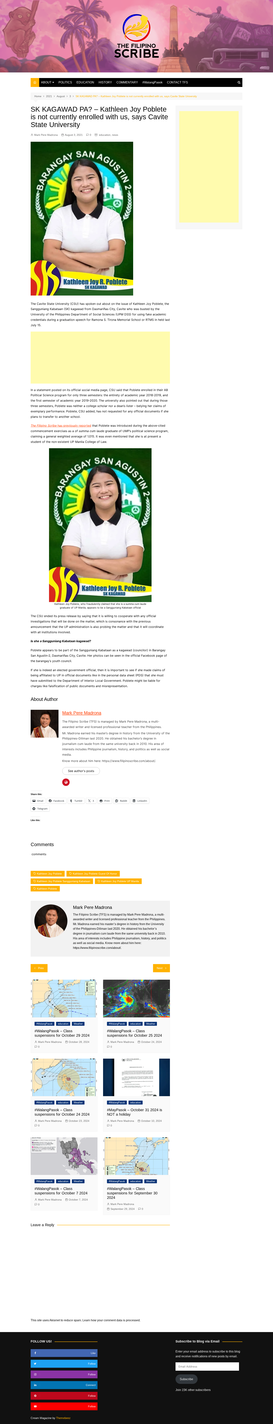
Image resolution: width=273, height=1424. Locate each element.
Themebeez (63, 1418)
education (104, 134)
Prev (41, 968)
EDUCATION (85, 82)
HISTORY (105, 82)
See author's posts (81, 771)
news (115, 134)
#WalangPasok (152, 82)
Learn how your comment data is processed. (111, 1320)
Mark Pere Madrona (46, 134)
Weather (78, 1023)
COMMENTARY (127, 82)
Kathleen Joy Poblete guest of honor (95, 873)
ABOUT (46, 82)
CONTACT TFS (177, 82)
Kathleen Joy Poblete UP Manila (120, 881)
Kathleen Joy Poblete (49, 873)
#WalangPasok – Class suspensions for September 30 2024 (132, 1193)
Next (159, 968)
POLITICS (65, 82)
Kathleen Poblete (47, 888)
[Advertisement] (100, 358)
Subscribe (186, 1379)
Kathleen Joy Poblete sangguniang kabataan (63, 881)
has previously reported (61, 425)
